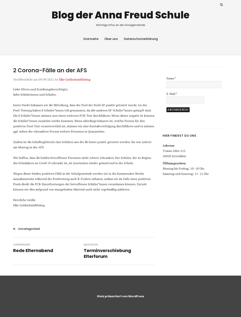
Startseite (90, 39)
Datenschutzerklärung (141, 39)
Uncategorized (29, 229)
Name (171, 78)
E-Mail (171, 94)
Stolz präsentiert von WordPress (120, 296)
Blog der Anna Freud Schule (121, 15)
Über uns (111, 39)
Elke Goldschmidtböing (74, 79)
